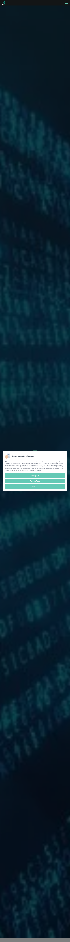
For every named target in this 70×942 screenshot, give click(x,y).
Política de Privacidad (36, 470)
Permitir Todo (35, 481)
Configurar (35, 476)
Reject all (35, 486)
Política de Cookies (58, 468)
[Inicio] (4, 3)
